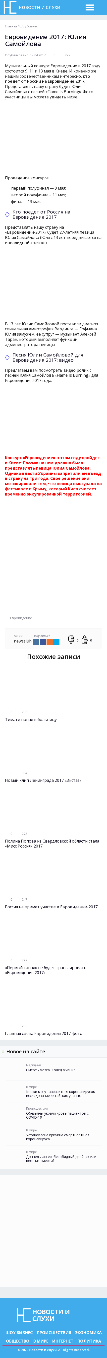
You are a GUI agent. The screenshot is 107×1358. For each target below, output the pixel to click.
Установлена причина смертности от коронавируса (58, 1137)
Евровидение (21, 618)
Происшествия (54, 1332)
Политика (89, 1341)
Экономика (88, 1332)
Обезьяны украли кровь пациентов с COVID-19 (57, 1115)
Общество (17, 1341)
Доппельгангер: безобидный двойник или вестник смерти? (61, 1159)
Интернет (62, 1341)
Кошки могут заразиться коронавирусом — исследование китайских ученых (63, 1094)
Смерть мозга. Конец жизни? (50, 1070)
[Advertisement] (53, 559)
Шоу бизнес (19, 1332)
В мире (40, 1341)
